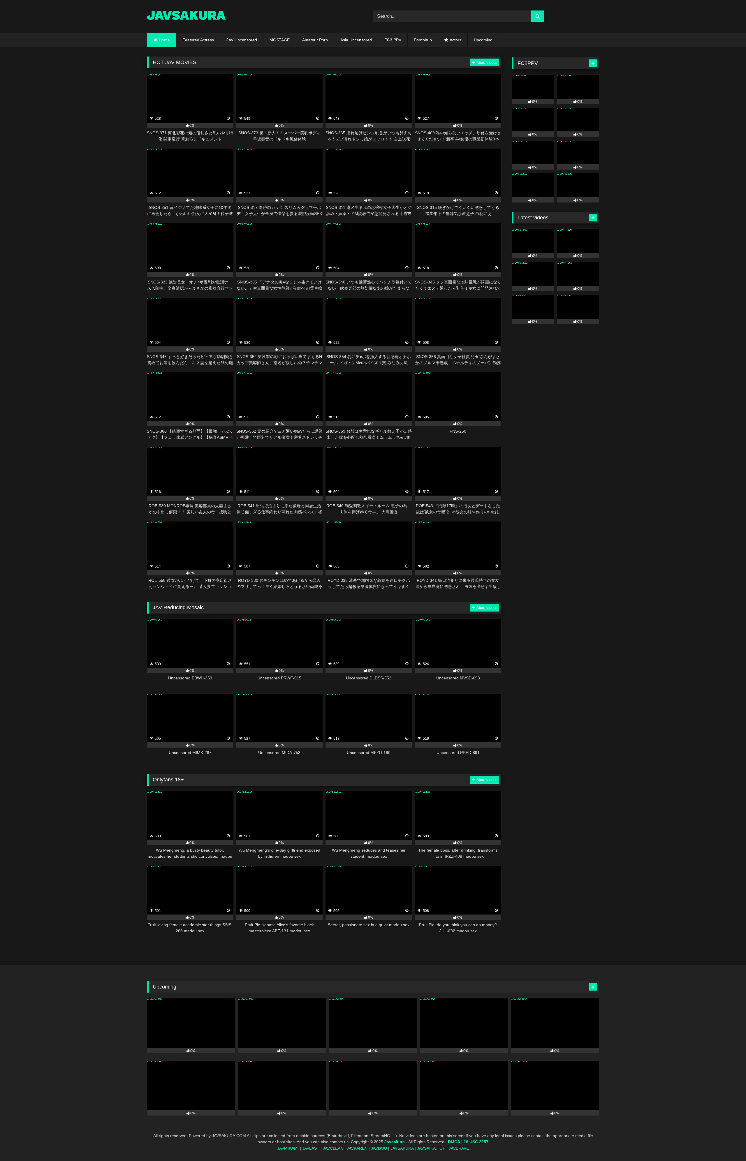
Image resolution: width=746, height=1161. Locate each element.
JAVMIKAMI (288, 1148)
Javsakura (394, 1142)
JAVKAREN (357, 1148)
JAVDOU (379, 1148)
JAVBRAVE (459, 1148)
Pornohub (423, 40)
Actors (455, 40)
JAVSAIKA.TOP (431, 1148)
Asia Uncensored (356, 40)
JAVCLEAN (333, 1148)
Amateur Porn (315, 40)
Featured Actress (198, 40)
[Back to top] (728, 1143)
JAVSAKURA (402, 1148)
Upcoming (483, 40)
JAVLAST (310, 1148)
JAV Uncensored (241, 40)
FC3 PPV (392, 40)
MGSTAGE (280, 40)
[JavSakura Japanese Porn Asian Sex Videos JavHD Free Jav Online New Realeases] (186, 16)
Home (164, 40)
